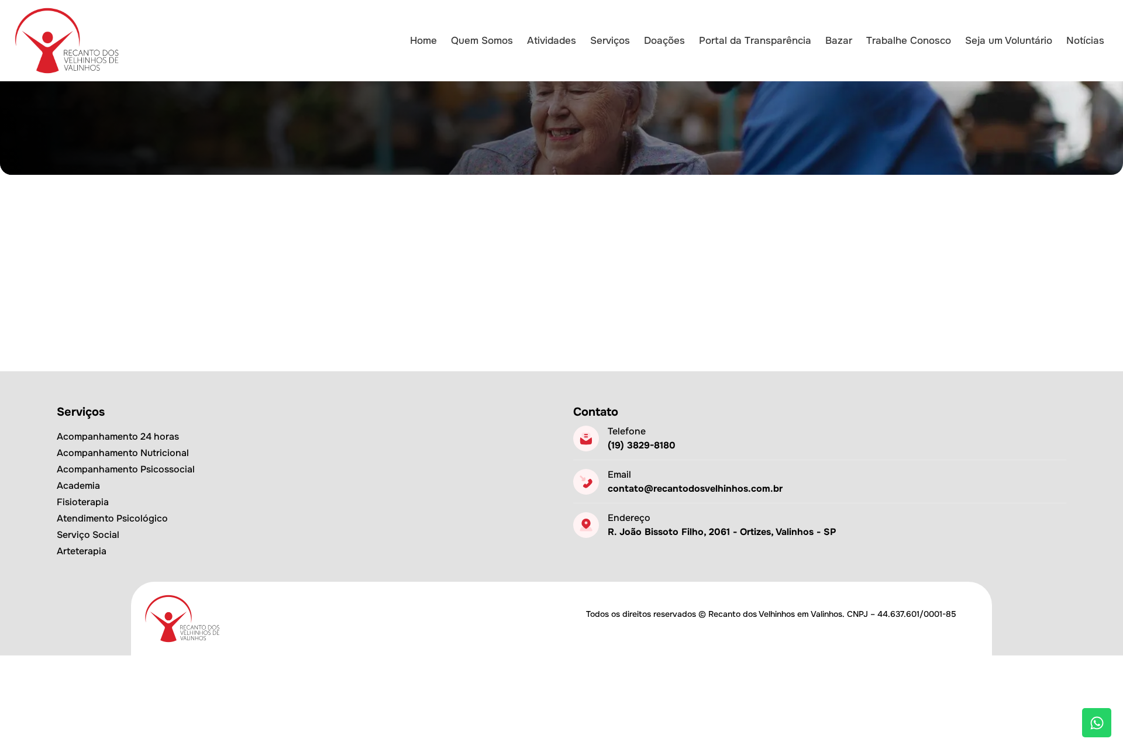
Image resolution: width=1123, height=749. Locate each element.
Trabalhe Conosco (908, 40)
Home (423, 40)
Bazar (838, 40)
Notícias (1085, 40)
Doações (664, 40)
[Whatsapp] (1096, 722)
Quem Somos (482, 40)
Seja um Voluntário (1008, 40)
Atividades (551, 40)
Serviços (610, 40)
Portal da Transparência (755, 40)
